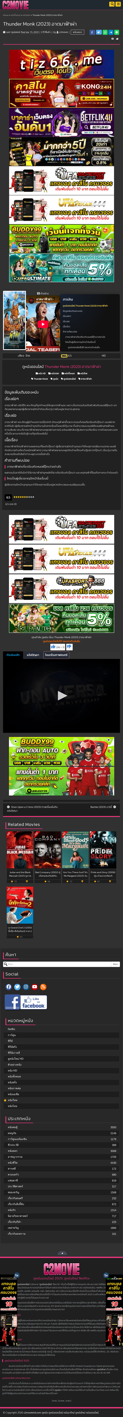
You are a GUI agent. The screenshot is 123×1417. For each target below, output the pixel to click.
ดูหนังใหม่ (101, 1369)
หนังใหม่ (12, 1100)
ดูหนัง (55, 379)
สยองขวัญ (13, 1192)
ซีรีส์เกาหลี (14, 1052)
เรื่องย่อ (66, 321)
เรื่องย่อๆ (67, 316)
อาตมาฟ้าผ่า (86, 379)
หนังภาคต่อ (14, 1088)
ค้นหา (115, 964)
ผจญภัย (12, 1133)
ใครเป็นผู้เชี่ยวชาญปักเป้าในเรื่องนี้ (80, 342)
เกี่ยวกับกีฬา (14, 1222)
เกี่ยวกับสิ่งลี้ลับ (16, 1204)
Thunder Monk (40, 379)
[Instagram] (26, 987)
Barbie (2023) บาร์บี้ (101, 807)
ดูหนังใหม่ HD (16, 1058)
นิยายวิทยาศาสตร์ (18, 1216)
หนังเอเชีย (13, 1094)
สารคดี (12, 1168)
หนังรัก (12, 1210)
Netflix (11, 1029)
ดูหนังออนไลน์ (69, 379)
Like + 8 (60, 647)
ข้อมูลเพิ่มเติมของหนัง (72, 311)
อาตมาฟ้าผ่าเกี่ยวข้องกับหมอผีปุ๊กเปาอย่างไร (85, 337)
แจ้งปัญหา (33, 655)
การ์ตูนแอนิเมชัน (17, 1139)
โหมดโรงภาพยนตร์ (56, 655)
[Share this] (92, 32)
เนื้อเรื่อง (66, 327)
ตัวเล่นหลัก (13, 655)
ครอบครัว (13, 1174)
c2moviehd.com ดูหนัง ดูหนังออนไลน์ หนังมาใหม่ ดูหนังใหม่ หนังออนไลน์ (61, 1412)
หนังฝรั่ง (12, 1082)
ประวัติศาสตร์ (15, 1186)
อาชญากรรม (15, 1156)
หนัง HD (42, 373)
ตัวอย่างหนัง (14, 1064)
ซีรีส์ (10, 1041)
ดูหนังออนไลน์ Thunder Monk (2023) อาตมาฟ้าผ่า (85, 306)
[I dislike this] (69, 647)
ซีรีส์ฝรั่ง (12, 1047)
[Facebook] (8, 987)
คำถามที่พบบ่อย (70, 332)
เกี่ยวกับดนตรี (15, 1198)
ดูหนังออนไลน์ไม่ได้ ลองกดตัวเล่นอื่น (84, 347)
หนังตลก (26, 15)
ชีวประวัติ (13, 1145)
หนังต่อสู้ (12, 1127)
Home (5, 15)
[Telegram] (110, 32)
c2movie (63, 32)
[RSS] (43, 987)
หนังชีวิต (12, 1162)
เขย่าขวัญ (13, 1227)
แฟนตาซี (13, 1180)
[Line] (116, 32)
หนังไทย (83, 373)
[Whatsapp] (105, 32)
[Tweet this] (99, 32)
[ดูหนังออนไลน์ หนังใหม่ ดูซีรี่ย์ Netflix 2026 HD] (15, 7)
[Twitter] (17, 987)
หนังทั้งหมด (15, 15)
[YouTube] (34, 987)
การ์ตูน (12, 1035)
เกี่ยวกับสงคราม (17, 1233)
